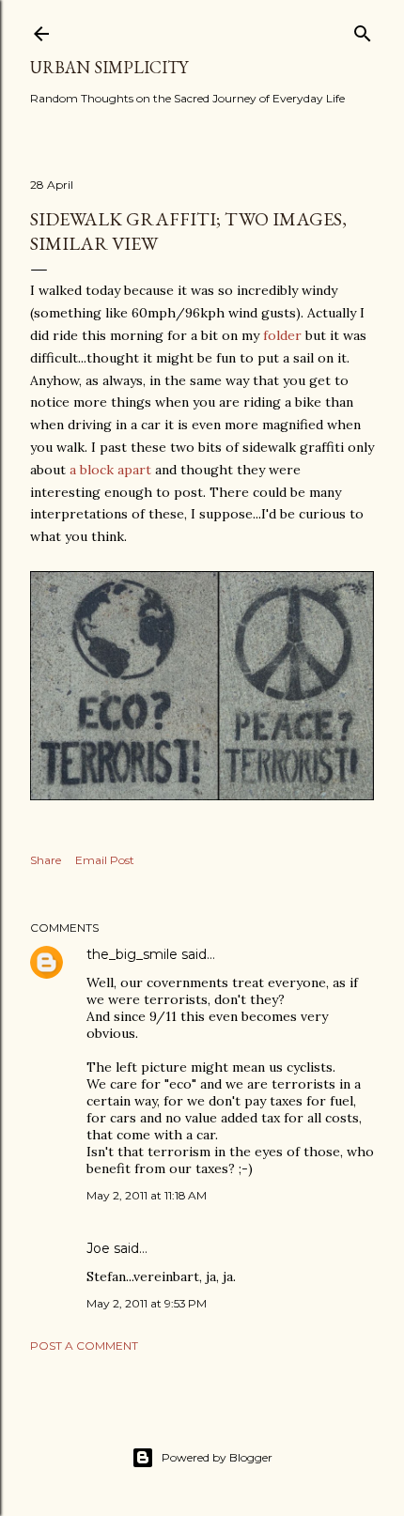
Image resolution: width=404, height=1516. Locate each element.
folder (282, 335)
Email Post (104, 860)
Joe (98, 1248)
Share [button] (45, 860)
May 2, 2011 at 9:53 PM (146, 1303)
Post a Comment (84, 1345)
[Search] (362, 29)
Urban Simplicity (109, 67)
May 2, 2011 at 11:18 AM (146, 1195)
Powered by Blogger (217, 1457)
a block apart (110, 469)
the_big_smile (132, 954)
